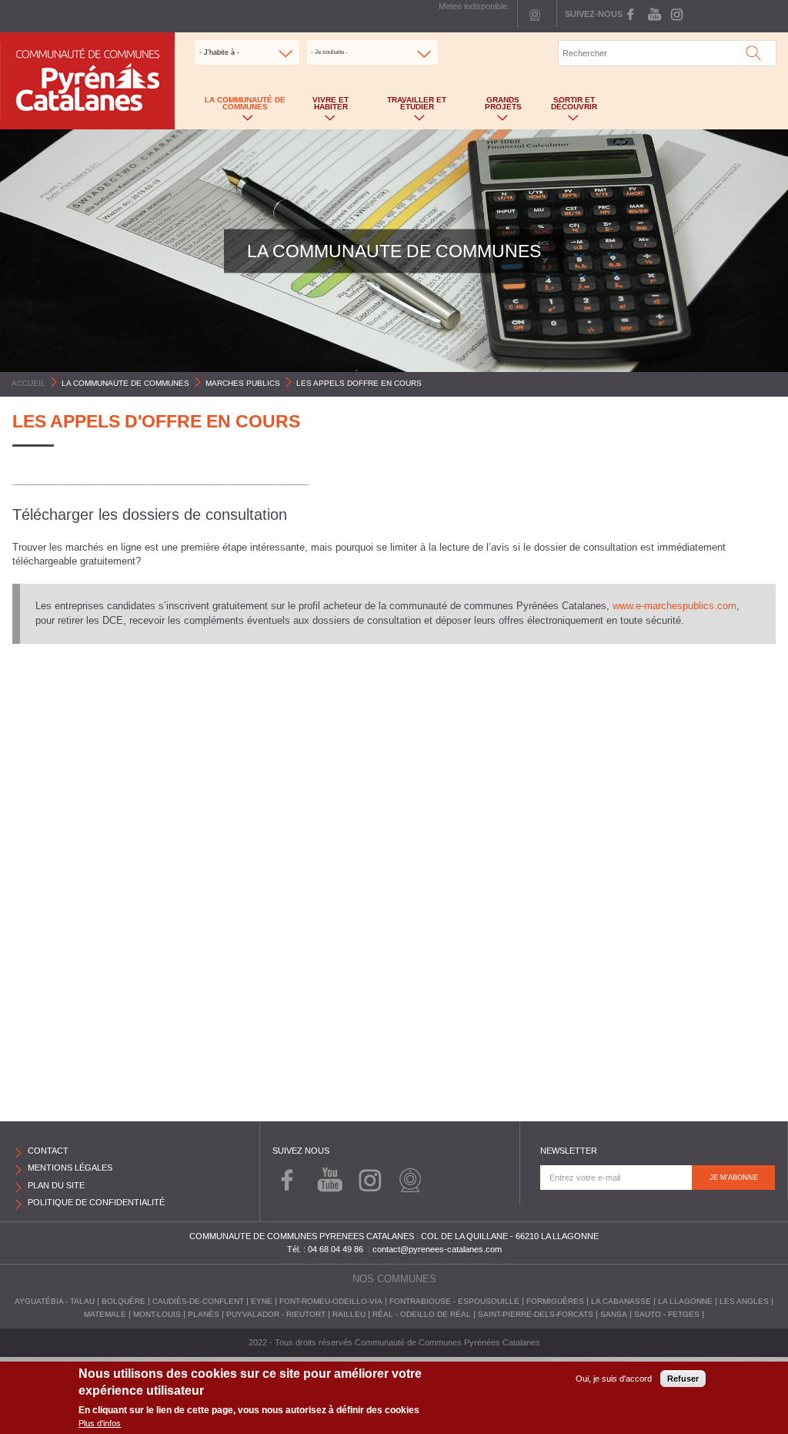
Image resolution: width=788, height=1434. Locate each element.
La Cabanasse (621, 1301)
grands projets (495, 106)
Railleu (349, 1314)
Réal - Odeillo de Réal (421, 1314)
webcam (535, 13)
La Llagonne (685, 1301)
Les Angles (744, 1301)
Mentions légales (70, 1167)
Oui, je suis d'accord (614, 1378)
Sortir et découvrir (568, 106)
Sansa (613, 1314)
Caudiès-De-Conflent (198, 1301)
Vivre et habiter (322, 106)
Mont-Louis (157, 1314)
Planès (203, 1314)
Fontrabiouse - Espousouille (454, 1301)
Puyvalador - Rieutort (276, 1314)
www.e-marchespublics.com (674, 606)
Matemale (105, 1314)
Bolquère (123, 1301)
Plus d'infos (99, 1423)
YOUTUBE (653, 13)
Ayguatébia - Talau (55, 1301)
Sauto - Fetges (667, 1314)
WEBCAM (410, 1178)
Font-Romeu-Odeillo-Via (330, 1301)
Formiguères (555, 1301)
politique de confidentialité (96, 1202)
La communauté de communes (240, 106)
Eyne (261, 1301)
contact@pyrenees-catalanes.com (437, 1249)
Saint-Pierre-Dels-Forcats (535, 1314)
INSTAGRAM (675, 13)
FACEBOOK (632, 13)
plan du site (56, 1185)
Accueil (28, 383)
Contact (48, 1150)
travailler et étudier (406, 106)
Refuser (683, 1378)
